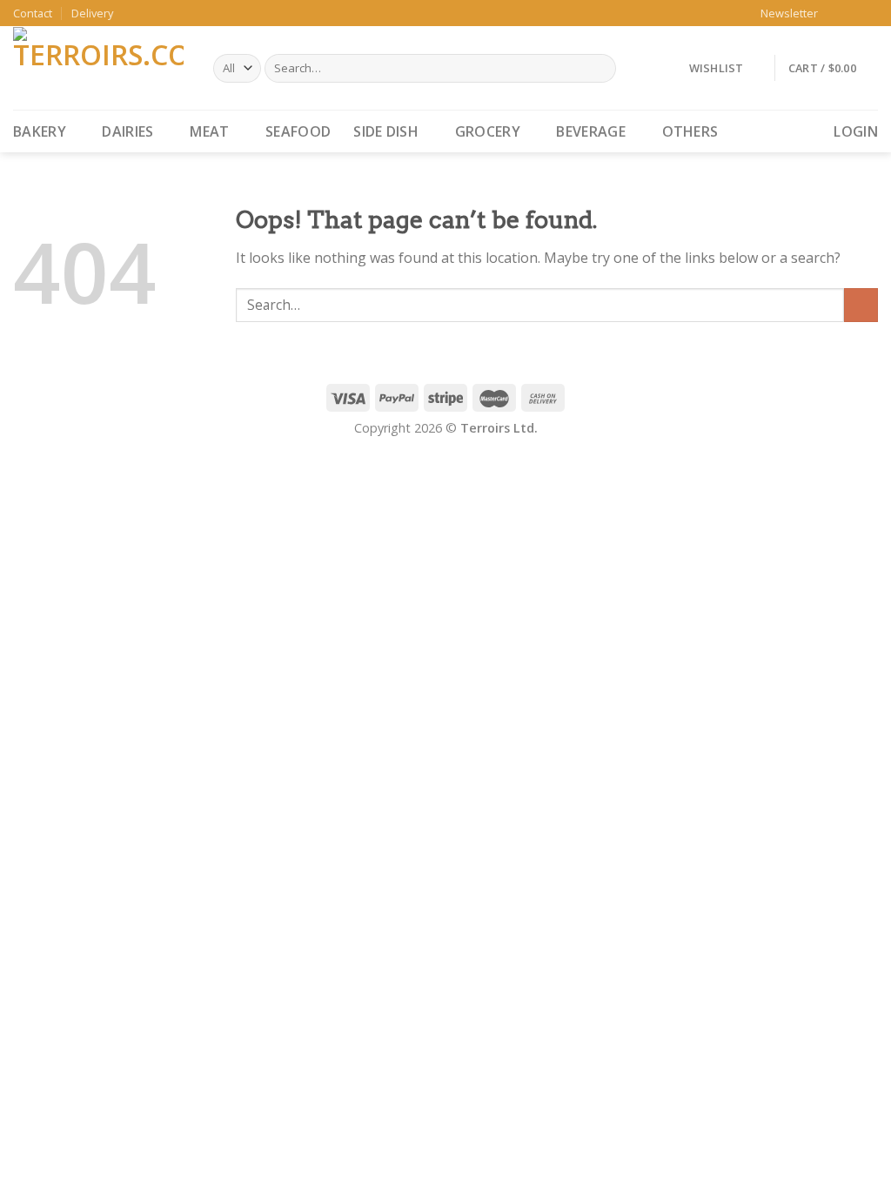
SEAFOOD (298, 131)
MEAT (209, 131)
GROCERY (487, 131)
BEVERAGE (591, 131)
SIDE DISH (386, 131)
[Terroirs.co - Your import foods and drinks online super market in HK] (100, 68)
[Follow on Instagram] (852, 13)
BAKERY (39, 131)
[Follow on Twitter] (869, 13)
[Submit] (861, 305)
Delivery (92, 13)
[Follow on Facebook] (836, 13)
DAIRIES (127, 131)
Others (690, 131)
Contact (32, 13)
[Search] (600, 69)
